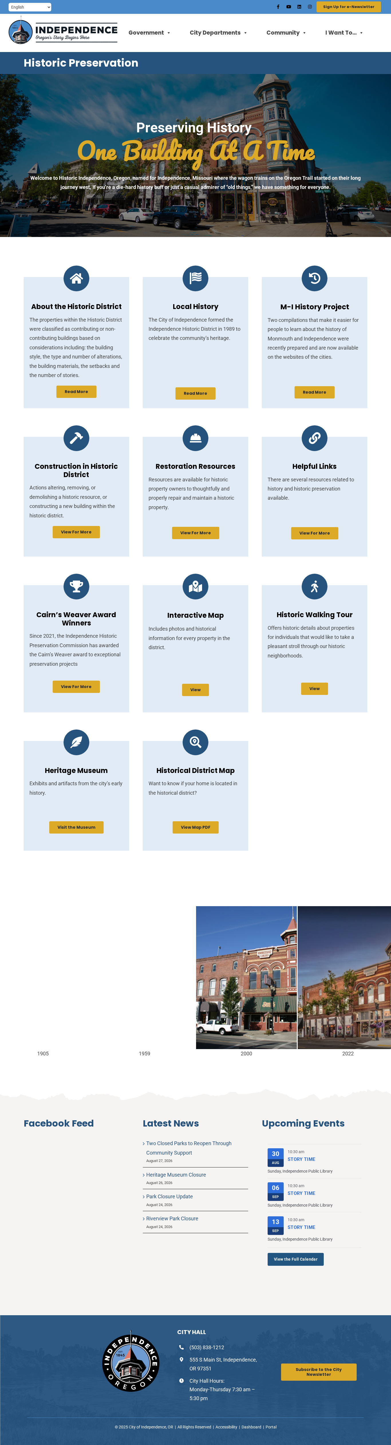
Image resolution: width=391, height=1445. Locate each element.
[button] (76, 392)
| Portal (270, 1427)
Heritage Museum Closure (176, 1175)
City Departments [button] (215, 33)
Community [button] (283, 33)
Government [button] (146, 33)
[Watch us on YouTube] (288, 7)
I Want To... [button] (341, 33)
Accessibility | (229, 1427)
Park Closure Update (169, 1196)
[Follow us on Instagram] (310, 7)
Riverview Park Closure (172, 1218)
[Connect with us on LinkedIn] (299, 7)
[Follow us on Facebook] (278, 7)
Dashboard (252, 1427)
